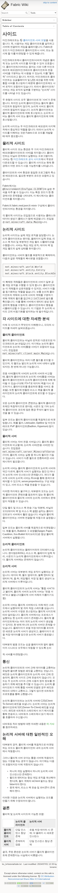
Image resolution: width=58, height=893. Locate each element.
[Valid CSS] (23, 886)
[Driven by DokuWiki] (35, 886)
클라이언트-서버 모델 (34, 40)
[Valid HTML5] (48, 883)
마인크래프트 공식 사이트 (27, 159)
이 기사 (50, 724)
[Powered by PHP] (35, 883)
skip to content (50, 2)
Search (26, 13)
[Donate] (23, 883)
